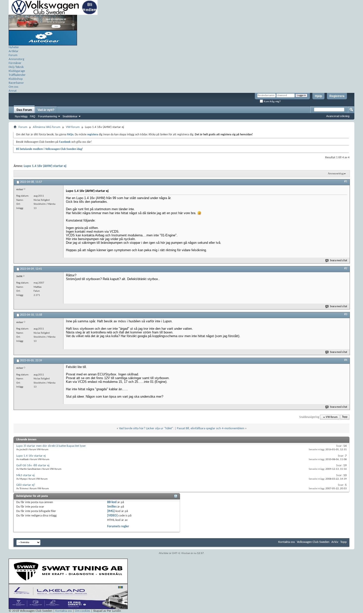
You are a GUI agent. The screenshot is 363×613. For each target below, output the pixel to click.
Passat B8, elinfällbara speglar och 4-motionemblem (210, 428)
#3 (345, 314)
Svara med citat (338, 260)
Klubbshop (16, 79)
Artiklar (14, 51)
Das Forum (24, 110)
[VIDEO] (112, 515)
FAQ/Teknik (16, 67)
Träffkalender (17, 75)
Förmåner (15, 63)
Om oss (13, 86)
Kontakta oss (286, 542)
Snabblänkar (70, 116)
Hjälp (318, 96)
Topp (344, 417)
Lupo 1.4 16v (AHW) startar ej (45, 166)
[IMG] (111, 511)
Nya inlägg (21, 116)
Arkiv (334, 542)
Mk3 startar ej (25, 475)
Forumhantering (47, 116)
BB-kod (112, 502)
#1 (345, 181)
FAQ (32, 116)
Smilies (112, 506)
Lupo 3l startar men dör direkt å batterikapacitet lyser (51, 446)
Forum (13, 55)
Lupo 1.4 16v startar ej (31, 455)
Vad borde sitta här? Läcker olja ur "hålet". (146, 428)
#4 (345, 360)
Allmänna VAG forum (46, 127)
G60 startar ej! (25, 485)
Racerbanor (16, 82)
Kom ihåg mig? (272, 101)
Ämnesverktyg (335, 173)
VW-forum (73, 127)
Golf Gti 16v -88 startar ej (32, 465)
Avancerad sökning (337, 116)
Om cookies (82, 611)
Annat (13, 90)
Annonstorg (16, 59)
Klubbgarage (17, 71)
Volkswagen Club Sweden (313, 542)
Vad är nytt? (46, 110)
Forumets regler (118, 526)
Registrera (336, 96)
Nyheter (14, 47)
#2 (345, 268)
